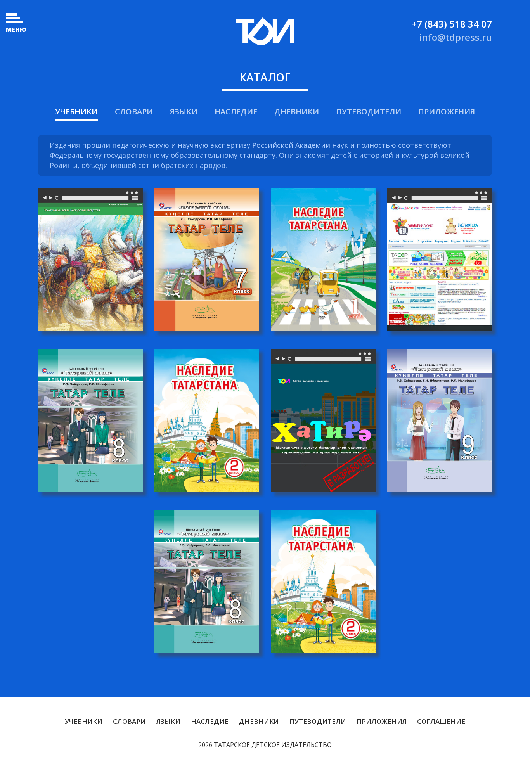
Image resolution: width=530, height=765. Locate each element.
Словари (134, 111)
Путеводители (368, 111)
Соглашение (441, 721)
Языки (183, 111)
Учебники (76, 111)
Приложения (446, 111)
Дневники (296, 111)
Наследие (236, 111)
